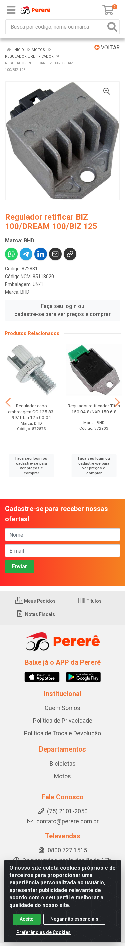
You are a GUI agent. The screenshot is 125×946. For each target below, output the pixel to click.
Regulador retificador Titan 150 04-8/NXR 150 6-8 (94, 408)
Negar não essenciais (74, 919)
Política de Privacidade (62, 720)
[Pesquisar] (112, 27)
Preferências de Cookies (43, 932)
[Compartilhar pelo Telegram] (26, 254)
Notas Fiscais (39, 614)
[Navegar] (8, 402)
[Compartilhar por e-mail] (55, 254)
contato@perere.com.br (67, 821)
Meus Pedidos (39, 601)
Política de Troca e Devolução (62, 733)
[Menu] (11, 10)
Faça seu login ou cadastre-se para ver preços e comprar (62, 310)
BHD (24, 292)
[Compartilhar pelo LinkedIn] (40, 254)
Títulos (94, 601)
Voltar (110, 47)
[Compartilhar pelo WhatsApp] (11, 254)
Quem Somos (62, 708)
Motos (62, 776)
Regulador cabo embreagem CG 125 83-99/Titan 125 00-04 (31, 411)
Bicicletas (63, 763)
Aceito (27, 919)
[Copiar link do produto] (70, 254)
